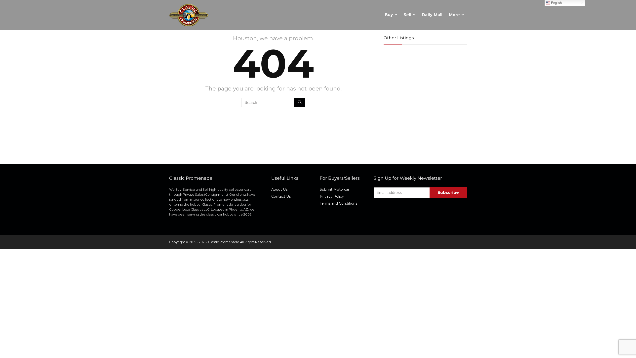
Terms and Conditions (338, 203)
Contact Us (281, 196)
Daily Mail (432, 14)
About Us (279, 189)
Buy (389, 14)
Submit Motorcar (334, 189)
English (556, 3)
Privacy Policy (332, 196)
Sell (407, 14)
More (454, 14)
